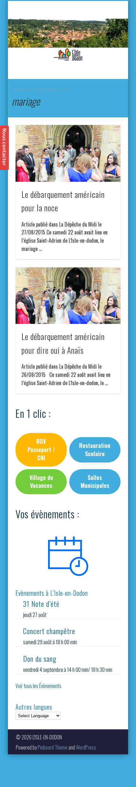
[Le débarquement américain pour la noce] (68, 153)
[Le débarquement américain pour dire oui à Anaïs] (68, 295)
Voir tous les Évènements (38, 686)
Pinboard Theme (52, 747)
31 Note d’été (41, 604)
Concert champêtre (49, 631)
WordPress (86, 747)
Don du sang (39, 658)
